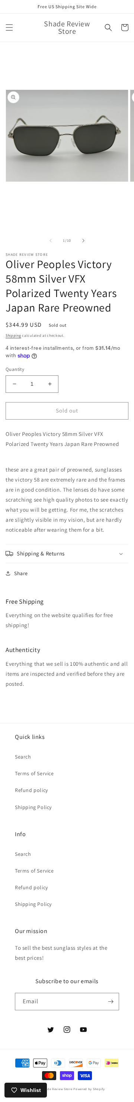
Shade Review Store (57, 1089)
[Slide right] (83, 240)
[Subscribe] (110, 1001)
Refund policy (31, 790)
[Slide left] (50, 240)
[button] (9, 27)
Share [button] (21, 573)
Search (23, 756)
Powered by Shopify (89, 1089)
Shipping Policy (33, 807)
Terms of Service (34, 773)
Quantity (15, 369)
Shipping (13, 335)
